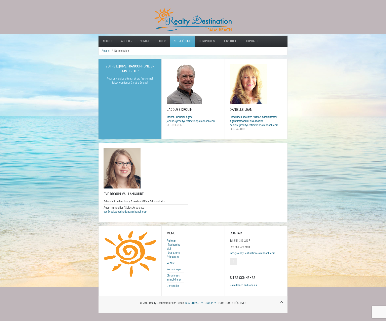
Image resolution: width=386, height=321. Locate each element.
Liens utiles (230, 41)
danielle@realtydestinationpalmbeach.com (254, 125)
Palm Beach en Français (243, 285)
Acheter (126, 41)
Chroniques (207, 41)
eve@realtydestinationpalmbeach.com (125, 211)
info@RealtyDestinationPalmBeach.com (252, 253)
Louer (162, 41)
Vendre (145, 41)
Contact (252, 41)
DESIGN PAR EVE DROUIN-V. (200, 302)
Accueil (108, 41)
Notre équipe (182, 41)
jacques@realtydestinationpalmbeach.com (191, 121)
